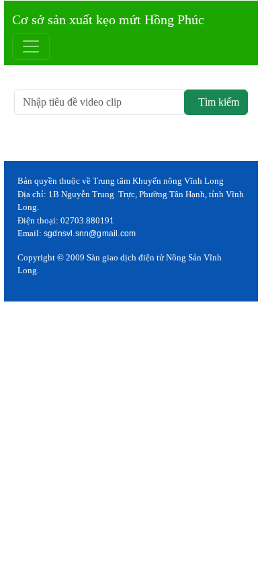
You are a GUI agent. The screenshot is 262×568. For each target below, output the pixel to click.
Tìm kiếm (216, 102)
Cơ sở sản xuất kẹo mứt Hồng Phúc (108, 19)
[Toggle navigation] (31, 46)
